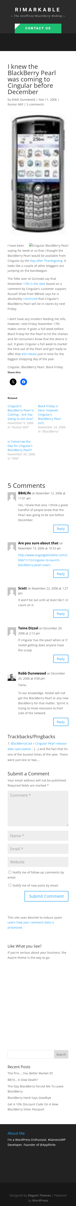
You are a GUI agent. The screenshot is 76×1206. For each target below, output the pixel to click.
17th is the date (34, 284)
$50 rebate (29, 354)
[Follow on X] (33, 46)
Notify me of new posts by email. (36, 885)
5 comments (35, 104)
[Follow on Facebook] (25, 46)
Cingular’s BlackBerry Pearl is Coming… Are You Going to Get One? (21, 412)
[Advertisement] (38, 1004)
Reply (61, 528)
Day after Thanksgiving (46, 261)
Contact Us (38, 28)
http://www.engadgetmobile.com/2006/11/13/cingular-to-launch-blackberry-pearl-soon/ (42, 560)
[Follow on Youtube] (50, 46)
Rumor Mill (15, 104)
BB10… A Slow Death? (23, 1080)
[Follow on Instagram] (42, 46)
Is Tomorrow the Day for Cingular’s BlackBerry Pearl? (20, 445)
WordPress (40, 1200)
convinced (30, 299)
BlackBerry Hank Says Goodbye (29, 1098)
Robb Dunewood (23, 99)
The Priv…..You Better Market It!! (30, 1073)
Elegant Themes (39, 1195)
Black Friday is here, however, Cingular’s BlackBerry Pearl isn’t (49, 414)
